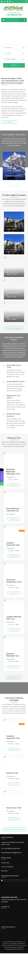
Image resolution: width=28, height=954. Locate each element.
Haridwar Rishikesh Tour (12, 655)
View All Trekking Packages (14, 829)
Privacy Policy (5, 863)
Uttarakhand (11, 477)
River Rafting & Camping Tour (12, 510)
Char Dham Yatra (11, 226)
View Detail (14, 484)
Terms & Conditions (7, 867)
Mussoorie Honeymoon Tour (14, 581)
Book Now (14, 749)
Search (14, 65)
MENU (21, 20)
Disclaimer (4, 871)
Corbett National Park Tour (13, 618)
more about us (9, 122)
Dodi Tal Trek (12, 773)
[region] (14, 33)
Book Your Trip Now (14, 328)
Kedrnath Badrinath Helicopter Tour (13, 471)
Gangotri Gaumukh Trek (13, 544)
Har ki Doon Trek (11, 272)
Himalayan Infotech (18, 949)
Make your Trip (14, 677)
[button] (17, 185)
